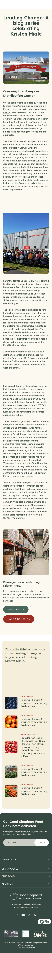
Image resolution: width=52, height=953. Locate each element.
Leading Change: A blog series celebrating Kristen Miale (34, 703)
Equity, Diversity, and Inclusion (26, 907)
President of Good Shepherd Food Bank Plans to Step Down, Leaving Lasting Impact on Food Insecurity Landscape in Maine (33, 747)
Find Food (8, 876)
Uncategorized (28, 734)
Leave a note (15, 609)
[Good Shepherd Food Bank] (26, 896)
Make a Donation (18, 619)
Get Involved (10, 868)
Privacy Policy (15, 904)
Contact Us (9, 859)
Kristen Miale (27, 696)
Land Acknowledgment (32, 904)
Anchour (30, 945)
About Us (7, 883)
